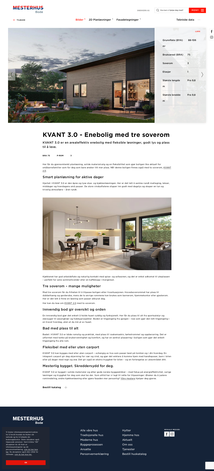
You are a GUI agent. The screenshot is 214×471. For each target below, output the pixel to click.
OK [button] (26, 463)
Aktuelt (127, 439)
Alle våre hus (89, 430)
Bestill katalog (52, 387)
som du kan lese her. (23, 454)
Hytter (126, 430)
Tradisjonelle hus (91, 435)
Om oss (127, 444)
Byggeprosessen (91, 444)
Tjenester (128, 449)
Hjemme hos (130, 435)
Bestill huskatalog (134, 453)
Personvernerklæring (94, 453)
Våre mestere (128, 378)
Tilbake (21, 20)
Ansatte (85, 449)
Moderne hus (89, 439)
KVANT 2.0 (70, 303)
